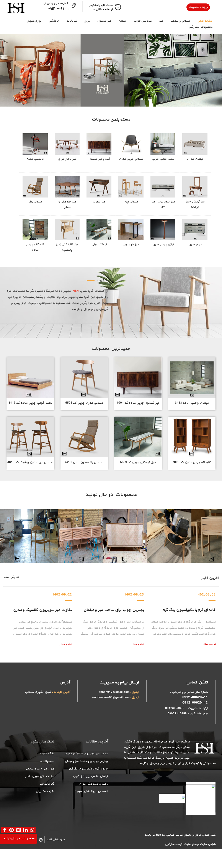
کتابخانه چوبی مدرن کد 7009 (191, 462)
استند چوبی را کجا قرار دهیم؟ (91, 791)
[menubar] (111, 24)
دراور (87, 21)
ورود (204, 7)
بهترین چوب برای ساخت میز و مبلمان (113, 610)
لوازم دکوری (33, 21)
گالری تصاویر (47, 784)
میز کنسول (104, 21)
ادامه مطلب (64, 644)
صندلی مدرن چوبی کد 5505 (84, 402)
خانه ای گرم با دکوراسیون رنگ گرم (188, 610)
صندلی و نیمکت (180, 21)
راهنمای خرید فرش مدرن (93, 784)
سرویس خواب (143, 21)
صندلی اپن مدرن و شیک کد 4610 (30, 462)
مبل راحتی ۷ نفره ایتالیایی (39, 769)
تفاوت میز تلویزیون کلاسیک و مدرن (42, 610)
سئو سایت (189, 844)
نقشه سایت (47, 754)
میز (161, 21)
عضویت (194, 7)
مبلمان (122, 21)
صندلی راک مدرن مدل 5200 (84, 462)
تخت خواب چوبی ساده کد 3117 (30, 402)
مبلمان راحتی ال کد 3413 (192, 402)
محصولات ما (46, 761)
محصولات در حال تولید (18, 838)
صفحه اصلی (204, 21)
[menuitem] (201, 21)
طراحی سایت (207, 844)
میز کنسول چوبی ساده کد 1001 (138, 402)
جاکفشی (54, 21)
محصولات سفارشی (200, 27)
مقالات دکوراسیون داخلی (39, 776)
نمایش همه (11, 577)
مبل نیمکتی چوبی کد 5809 (138, 462)
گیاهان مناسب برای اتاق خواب (90, 776)
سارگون (170, 844)
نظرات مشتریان (45, 791)
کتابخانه (71, 21)
